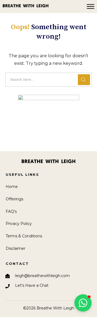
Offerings (14, 199)
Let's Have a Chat (31, 285)
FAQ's (11, 211)
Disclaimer (15, 248)
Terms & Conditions (24, 236)
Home (12, 186)
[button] (83, 303)
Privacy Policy (19, 223)
